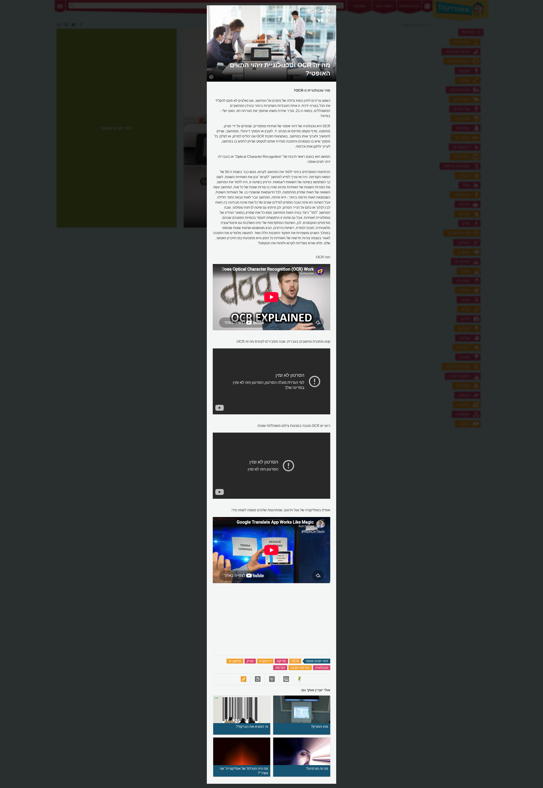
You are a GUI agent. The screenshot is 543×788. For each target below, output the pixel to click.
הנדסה (280, 667)
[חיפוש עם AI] (330, 11)
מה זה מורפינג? (317, 768)
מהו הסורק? (319, 726)
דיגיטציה (265, 661)
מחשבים (235, 661)
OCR (295, 661)
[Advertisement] (391, 69)
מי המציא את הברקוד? (252, 726)
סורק (250, 661)
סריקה (281, 661)
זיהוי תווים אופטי (316, 661)
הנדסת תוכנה (300, 667)
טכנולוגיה (321, 667)
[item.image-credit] (211, 77)
